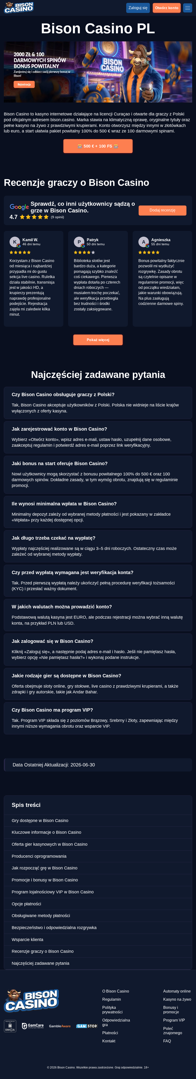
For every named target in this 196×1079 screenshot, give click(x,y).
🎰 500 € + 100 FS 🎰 (98, 146)
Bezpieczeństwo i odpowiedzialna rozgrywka (54, 927)
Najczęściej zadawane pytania (40, 963)
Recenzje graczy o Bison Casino (43, 951)
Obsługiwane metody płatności (41, 915)
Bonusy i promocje (171, 1009)
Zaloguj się (138, 8)
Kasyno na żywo (177, 999)
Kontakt (108, 1041)
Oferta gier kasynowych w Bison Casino (49, 844)
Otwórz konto (167, 8)
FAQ (167, 1041)
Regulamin (111, 999)
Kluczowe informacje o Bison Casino (46, 832)
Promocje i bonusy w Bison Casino (45, 880)
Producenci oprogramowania (39, 856)
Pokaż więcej (98, 340)
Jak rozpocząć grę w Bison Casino (44, 868)
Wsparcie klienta (27, 939)
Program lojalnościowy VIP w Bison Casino (53, 892)
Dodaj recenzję (162, 210)
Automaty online (177, 991)
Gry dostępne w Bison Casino (40, 820)
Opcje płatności (26, 904)
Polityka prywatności (112, 1009)
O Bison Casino (115, 991)
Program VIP (174, 1020)
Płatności (110, 1033)
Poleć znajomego (172, 1031)
